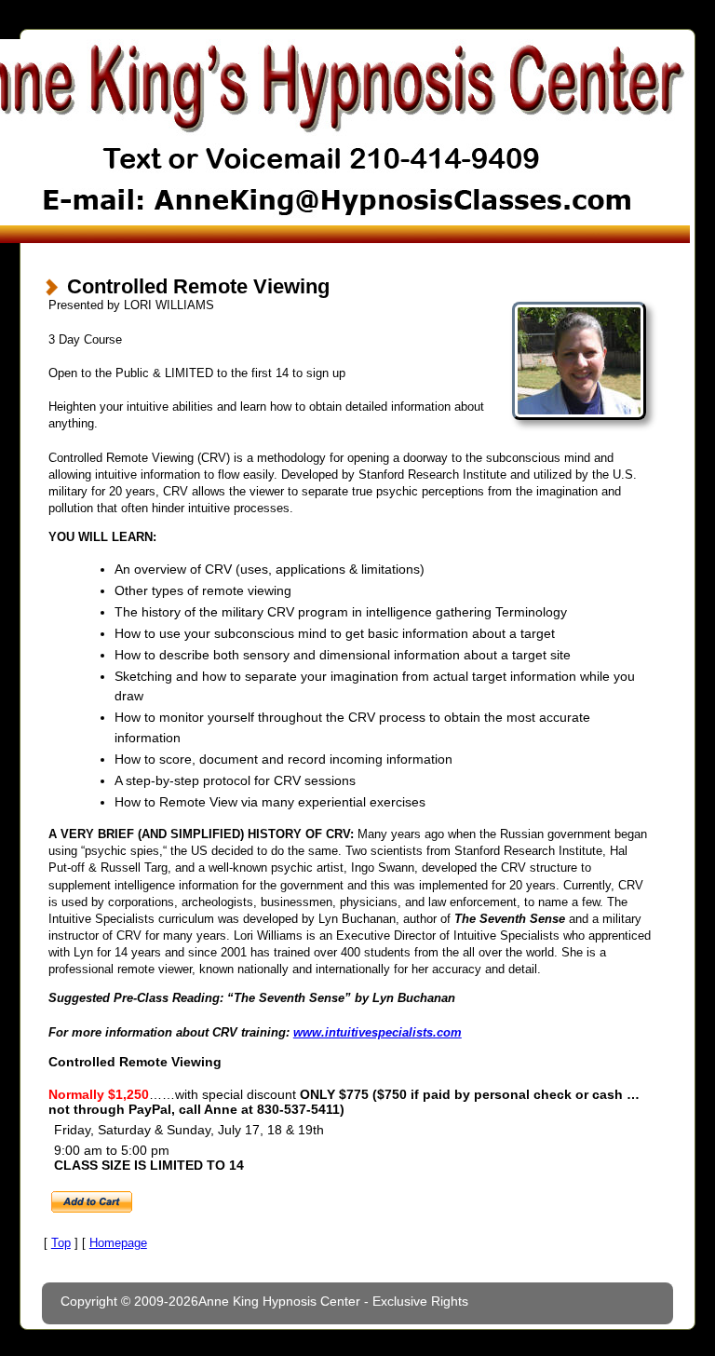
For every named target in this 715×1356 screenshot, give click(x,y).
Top (61, 1243)
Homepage (118, 1243)
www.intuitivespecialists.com (377, 1032)
